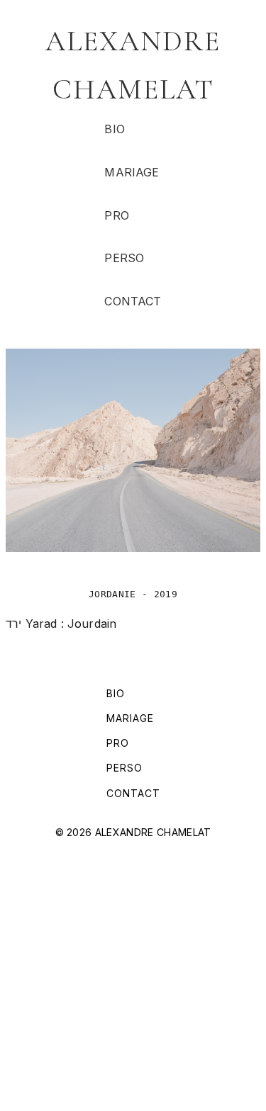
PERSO (124, 258)
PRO (116, 215)
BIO (114, 129)
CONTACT (132, 301)
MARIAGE (131, 172)
